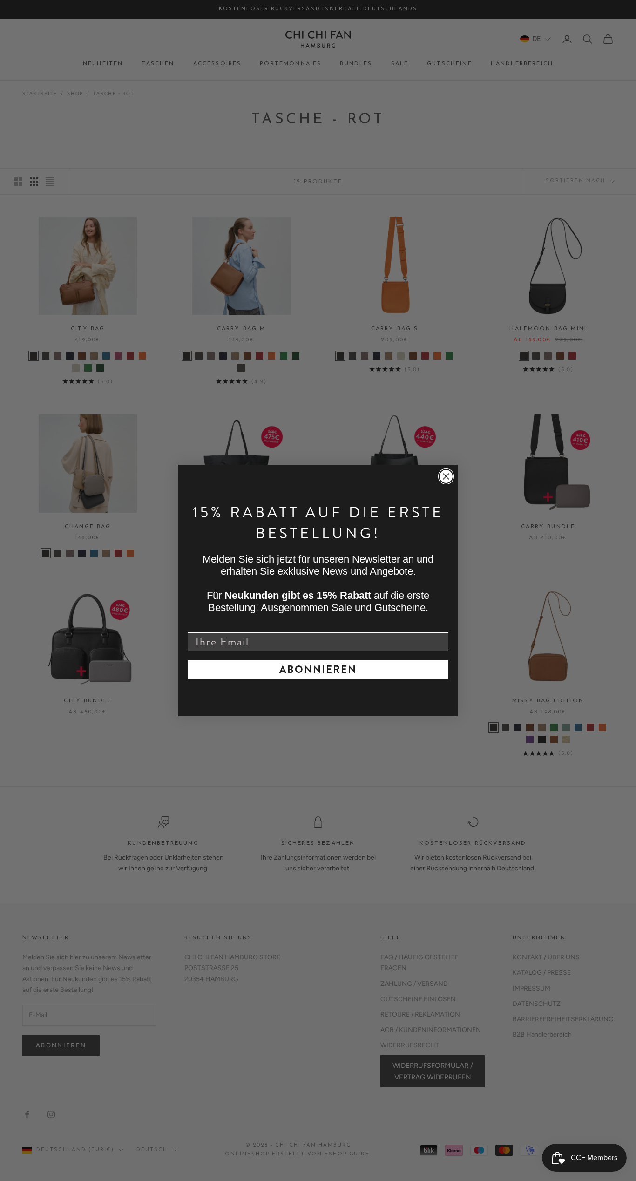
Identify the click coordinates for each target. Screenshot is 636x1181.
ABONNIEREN (318, 669)
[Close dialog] (446, 476)
